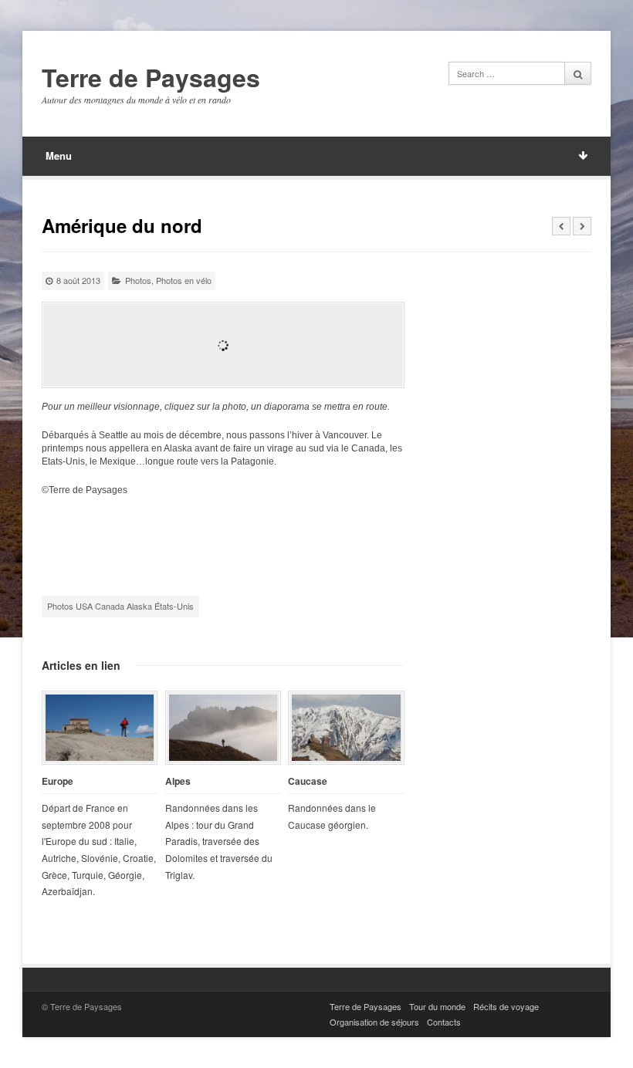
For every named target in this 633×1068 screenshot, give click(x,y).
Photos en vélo (184, 280)
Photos (138, 280)
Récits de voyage (506, 1006)
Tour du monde (437, 1006)
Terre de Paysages (151, 78)
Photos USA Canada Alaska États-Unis (120, 606)
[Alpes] (223, 728)
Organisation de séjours (374, 1022)
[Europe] (99, 728)
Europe (57, 781)
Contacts (444, 1022)
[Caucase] (346, 728)
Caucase (307, 781)
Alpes (178, 781)
